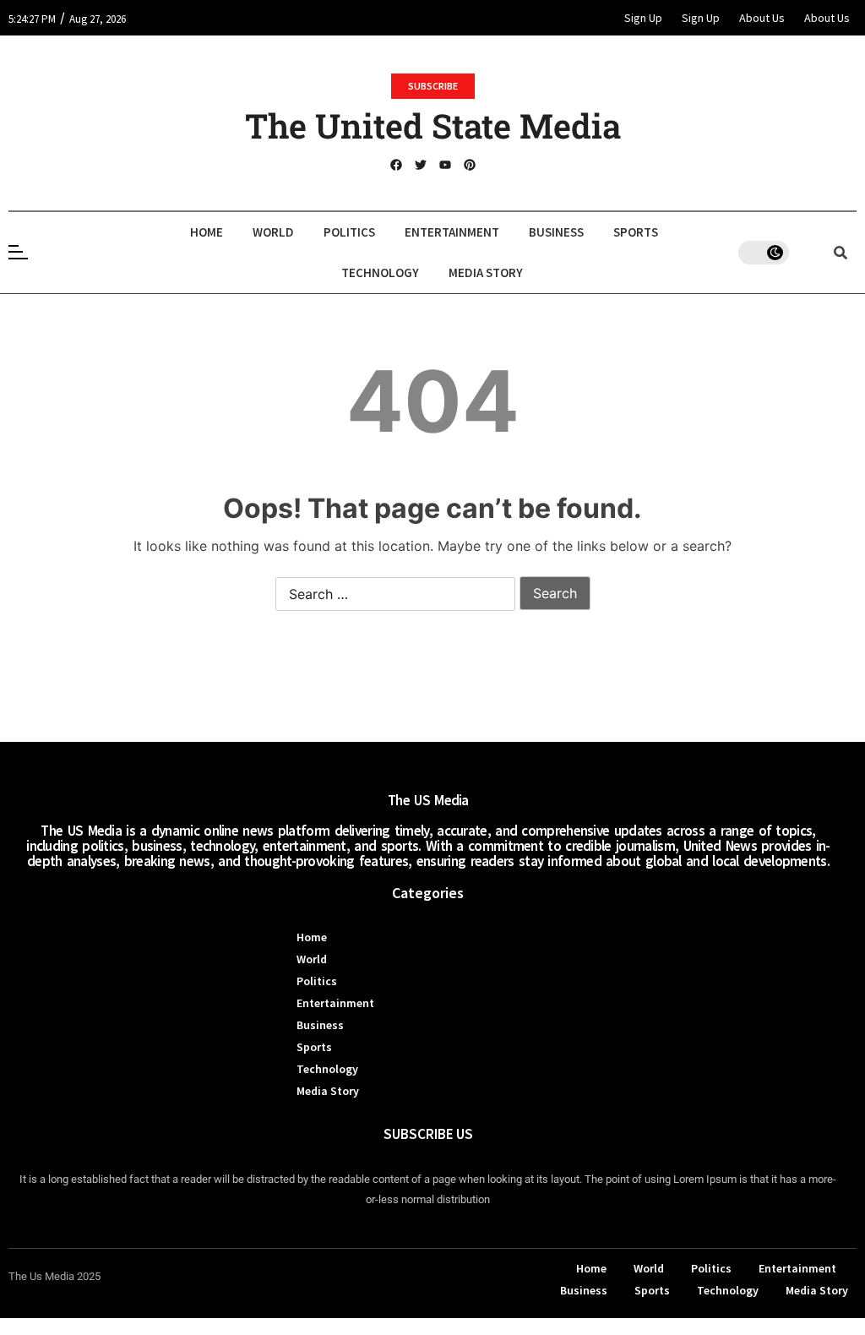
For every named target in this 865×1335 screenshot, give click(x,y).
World (273, 232)
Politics (349, 232)
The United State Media (433, 125)
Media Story (486, 272)
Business (556, 232)
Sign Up (643, 17)
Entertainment (452, 232)
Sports (635, 232)
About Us (762, 17)
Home (206, 232)
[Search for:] (395, 595)
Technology (380, 272)
